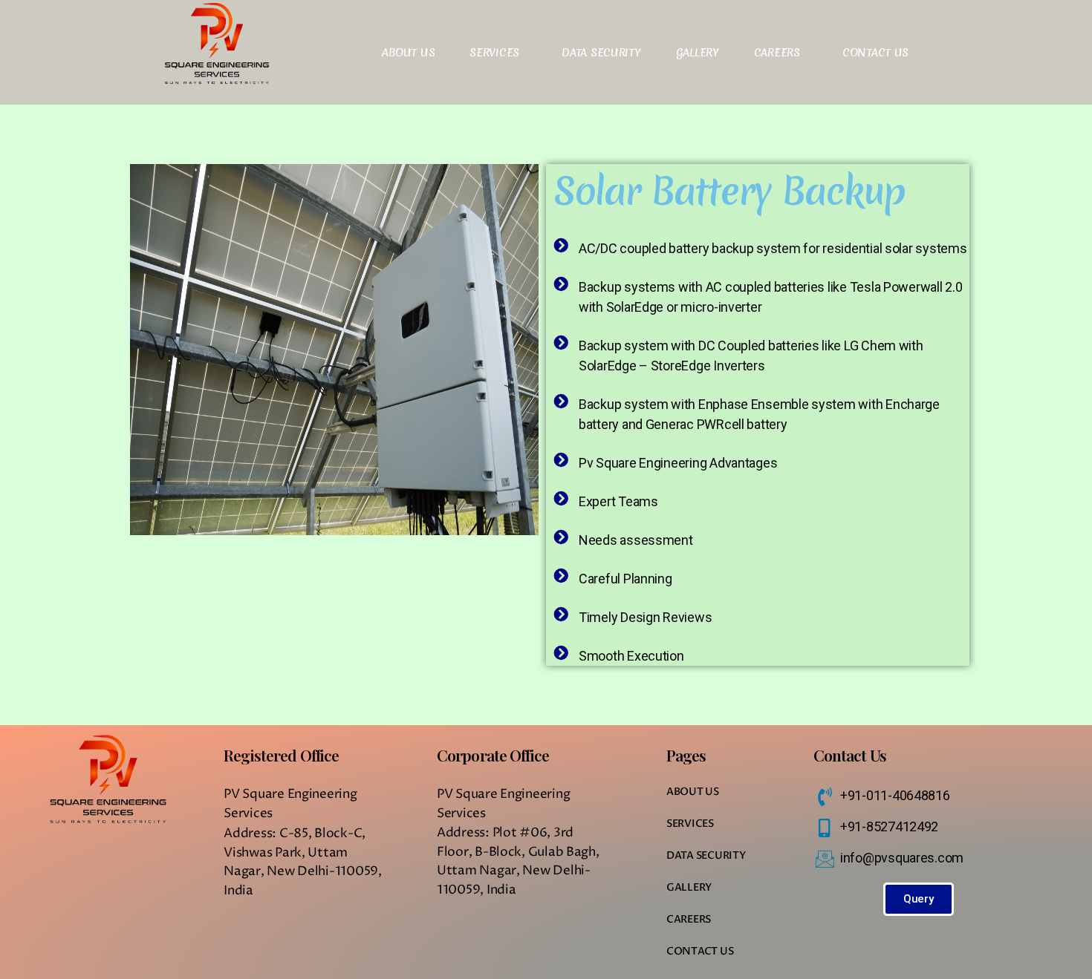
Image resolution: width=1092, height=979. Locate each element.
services (494, 52)
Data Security (601, 52)
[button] (918, 899)
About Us (408, 52)
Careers (777, 52)
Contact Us (875, 52)
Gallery (697, 52)
